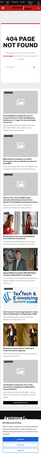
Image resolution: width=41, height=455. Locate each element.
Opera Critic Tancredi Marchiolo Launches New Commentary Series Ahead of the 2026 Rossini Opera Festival (20, 200)
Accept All (20, 439)
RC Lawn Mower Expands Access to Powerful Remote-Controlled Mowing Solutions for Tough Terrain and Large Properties (19, 119)
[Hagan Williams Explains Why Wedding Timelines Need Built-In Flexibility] (20, 259)
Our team (38, 3)
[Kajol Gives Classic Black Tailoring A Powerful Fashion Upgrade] (20, 334)
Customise (20, 445)
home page (8, 56)
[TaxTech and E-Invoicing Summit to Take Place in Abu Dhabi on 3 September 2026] (20, 298)
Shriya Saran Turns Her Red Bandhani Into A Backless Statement (19, 237)
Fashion (7, 213)
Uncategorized (8, 92)
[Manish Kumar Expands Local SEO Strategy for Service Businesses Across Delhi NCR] (20, 145)
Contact (22, 2)
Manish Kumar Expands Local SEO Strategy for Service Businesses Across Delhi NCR (20, 161)
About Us (7, 3)
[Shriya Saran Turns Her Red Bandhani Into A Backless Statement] (20, 222)
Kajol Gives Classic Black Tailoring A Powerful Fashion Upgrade (18, 349)
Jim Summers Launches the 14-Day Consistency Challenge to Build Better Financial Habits (19, 387)
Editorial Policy (30, 3)
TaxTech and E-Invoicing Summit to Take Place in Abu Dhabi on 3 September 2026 (20, 313)
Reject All (20, 450)
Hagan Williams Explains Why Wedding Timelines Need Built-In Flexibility (19, 274)
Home (1, 2)
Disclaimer (15, 2)
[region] (20, 437)
